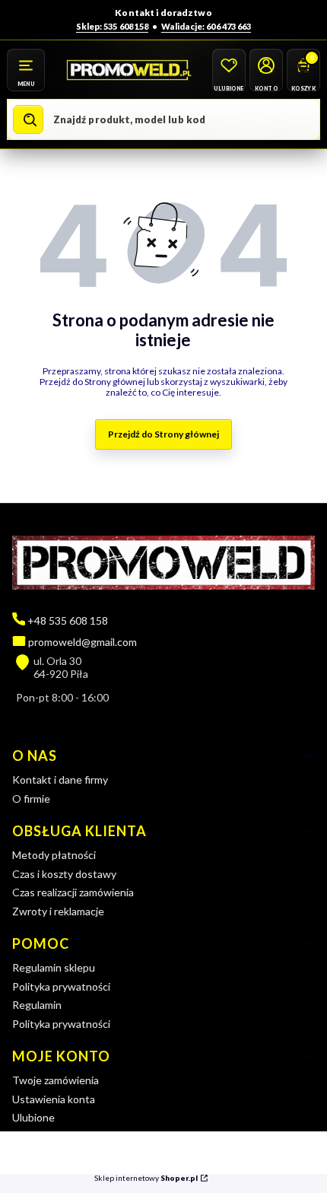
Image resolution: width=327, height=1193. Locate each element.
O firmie (31, 798)
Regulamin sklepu (53, 967)
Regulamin (37, 1004)
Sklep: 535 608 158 (112, 26)
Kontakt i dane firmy (60, 779)
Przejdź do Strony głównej (163, 434)
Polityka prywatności (61, 986)
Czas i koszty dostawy (64, 873)
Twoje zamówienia (55, 1080)
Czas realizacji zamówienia (73, 892)
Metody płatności (54, 854)
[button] (26, 70)
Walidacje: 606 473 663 (206, 26)
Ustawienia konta (53, 1099)
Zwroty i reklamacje (58, 911)
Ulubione (33, 1117)
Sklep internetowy (146, 1178)
